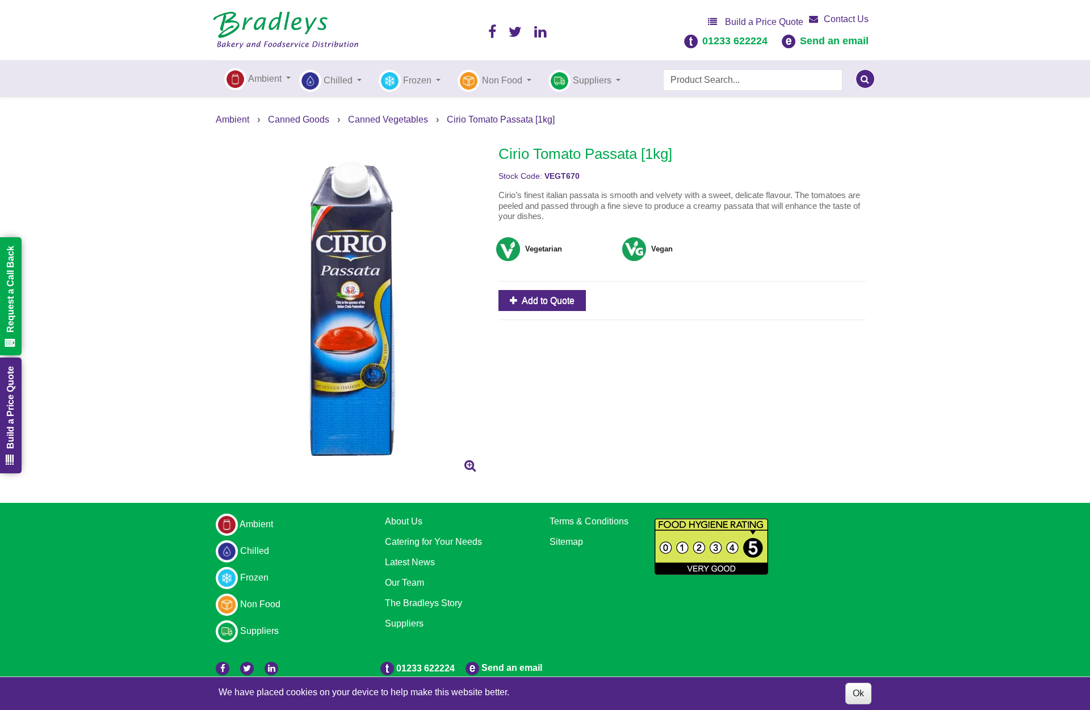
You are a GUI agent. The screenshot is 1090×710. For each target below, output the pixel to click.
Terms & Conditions (589, 521)
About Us (403, 521)
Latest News (410, 562)
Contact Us (846, 19)
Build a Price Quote (763, 22)
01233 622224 (735, 41)
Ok (858, 693)
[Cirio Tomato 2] (352, 307)
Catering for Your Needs (433, 542)
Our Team (404, 582)
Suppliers (404, 623)
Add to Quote (547, 300)
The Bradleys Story (423, 603)
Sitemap (566, 542)
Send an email (834, 41)
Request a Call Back (10, 289)
